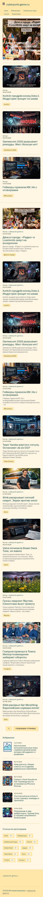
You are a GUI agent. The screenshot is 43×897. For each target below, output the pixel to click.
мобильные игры (30, 11)
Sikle (5, 719)
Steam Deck (16, 14)
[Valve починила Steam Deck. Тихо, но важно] (21, 529)
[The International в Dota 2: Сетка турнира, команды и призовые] (7, 797)
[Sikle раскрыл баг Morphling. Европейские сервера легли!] (21, 686)
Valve (6, 11)
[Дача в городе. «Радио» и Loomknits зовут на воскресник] (21, 39)
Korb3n (6, 104)
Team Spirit (10, 854)
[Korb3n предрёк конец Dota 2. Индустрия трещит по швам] (21, 77)
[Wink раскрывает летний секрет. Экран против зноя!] (21, 478)
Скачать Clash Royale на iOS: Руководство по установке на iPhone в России (25, 782)
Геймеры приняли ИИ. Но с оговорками (20, 189)
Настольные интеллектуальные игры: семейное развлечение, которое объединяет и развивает (26, 750)
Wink (5, 512)
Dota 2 (6, 14)
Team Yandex (8, 461)
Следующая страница (26, 728)
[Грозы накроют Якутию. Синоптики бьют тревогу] (21, 582)
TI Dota (8, 860)
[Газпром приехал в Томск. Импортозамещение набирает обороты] (21, 632)
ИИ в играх (8, 196)
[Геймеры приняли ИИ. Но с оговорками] (21, 168)
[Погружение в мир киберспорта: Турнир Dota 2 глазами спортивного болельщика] (7, 812)
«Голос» (24, 860)
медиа (26, 848)
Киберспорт (15, 11)
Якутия (6, 615)
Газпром (7, 669)
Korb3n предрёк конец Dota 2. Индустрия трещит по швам (21, 97)
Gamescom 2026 (10, 150)
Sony (26, 854)
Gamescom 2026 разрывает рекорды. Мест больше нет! (20, 143)
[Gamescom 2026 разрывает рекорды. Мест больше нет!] (21, 122)
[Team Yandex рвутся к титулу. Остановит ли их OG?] (21, 425)
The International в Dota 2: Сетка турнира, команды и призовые (26, 798)
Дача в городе (12, 56)
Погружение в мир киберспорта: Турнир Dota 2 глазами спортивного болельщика (26, 814)
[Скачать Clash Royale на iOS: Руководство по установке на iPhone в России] (7, 781)
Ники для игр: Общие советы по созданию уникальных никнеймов (25, 766)
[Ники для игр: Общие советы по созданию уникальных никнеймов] (7, 766)
